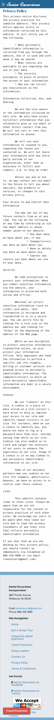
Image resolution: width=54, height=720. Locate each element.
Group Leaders (20, 650)
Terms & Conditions (23, 668)
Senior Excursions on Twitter (25, 692)
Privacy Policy (19, 662)
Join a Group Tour (22, 630)
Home (15, 624)
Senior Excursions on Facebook (25, 683)
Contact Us (18, 656)
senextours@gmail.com (29, 608)
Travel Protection (22, 645)
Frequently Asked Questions (22, 637)
